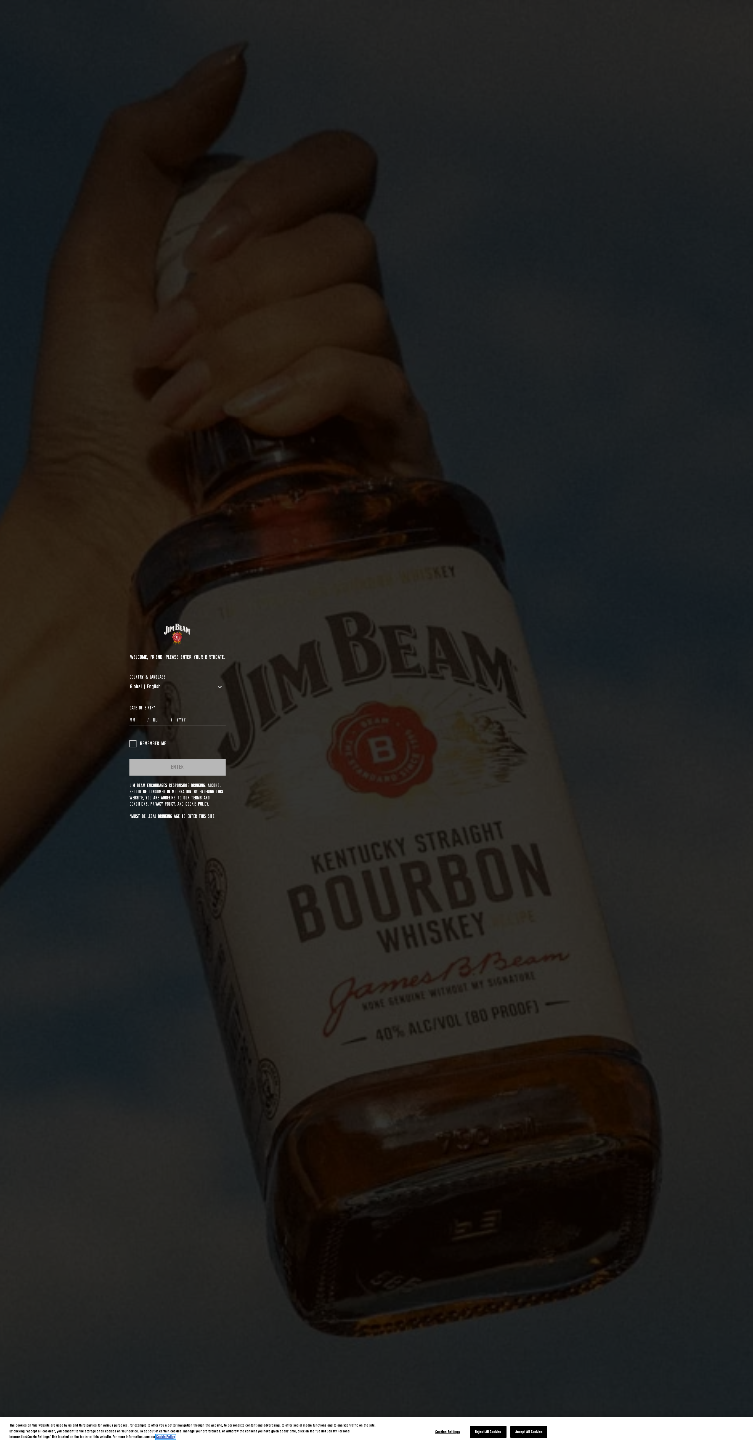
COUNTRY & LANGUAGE (147, 677)
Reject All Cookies (488, 1432)
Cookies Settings (447, 1432)
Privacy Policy (162, 804)
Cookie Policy (196, 804)
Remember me (153, 743)
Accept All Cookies (528, 1432)
